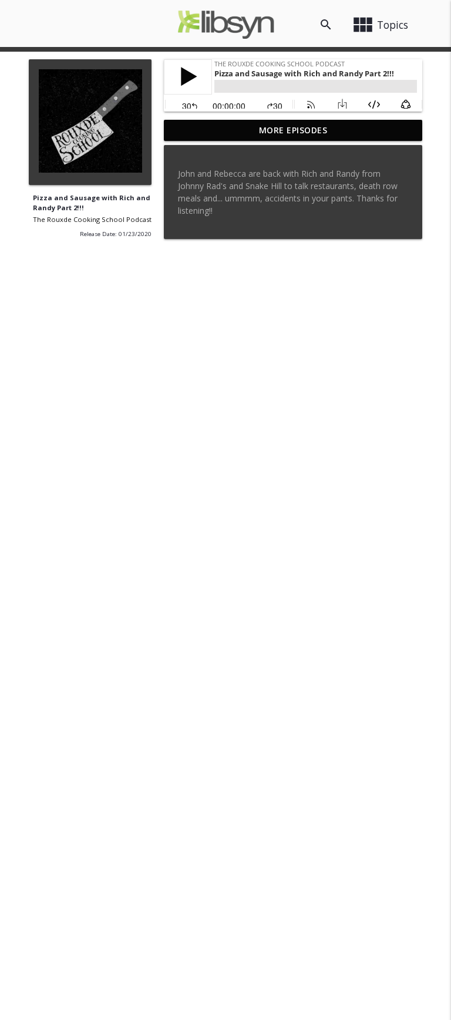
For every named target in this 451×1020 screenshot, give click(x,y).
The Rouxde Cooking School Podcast (92, 219)
